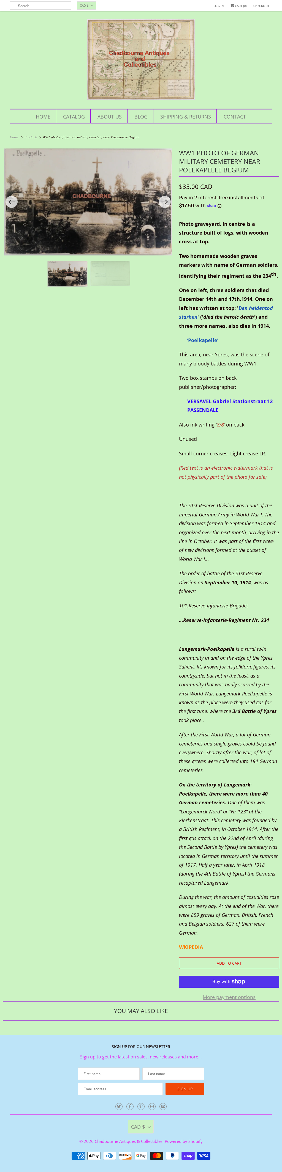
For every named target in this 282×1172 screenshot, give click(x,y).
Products (31, 137)
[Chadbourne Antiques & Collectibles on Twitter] (119, 1106)
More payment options (229, 997)
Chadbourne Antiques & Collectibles (128, 1141)
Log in (218, 6)
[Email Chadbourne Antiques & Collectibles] (163, 1106)
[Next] (165, 202)
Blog (141, 116)
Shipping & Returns (185, 116)
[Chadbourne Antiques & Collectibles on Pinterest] (141, 1106)
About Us (109, 116)
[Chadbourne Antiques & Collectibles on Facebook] (130, 1106)
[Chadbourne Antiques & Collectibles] (141, 61)
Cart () (240, 6)
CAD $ (84, 5)
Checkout (261, 6)
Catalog (74, 116)
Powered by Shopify (184, 1141)
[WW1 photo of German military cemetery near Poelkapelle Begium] (88, 201)
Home (43, 116)
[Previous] (12, 202)
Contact (235, 116)
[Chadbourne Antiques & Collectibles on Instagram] (152, 1106)
